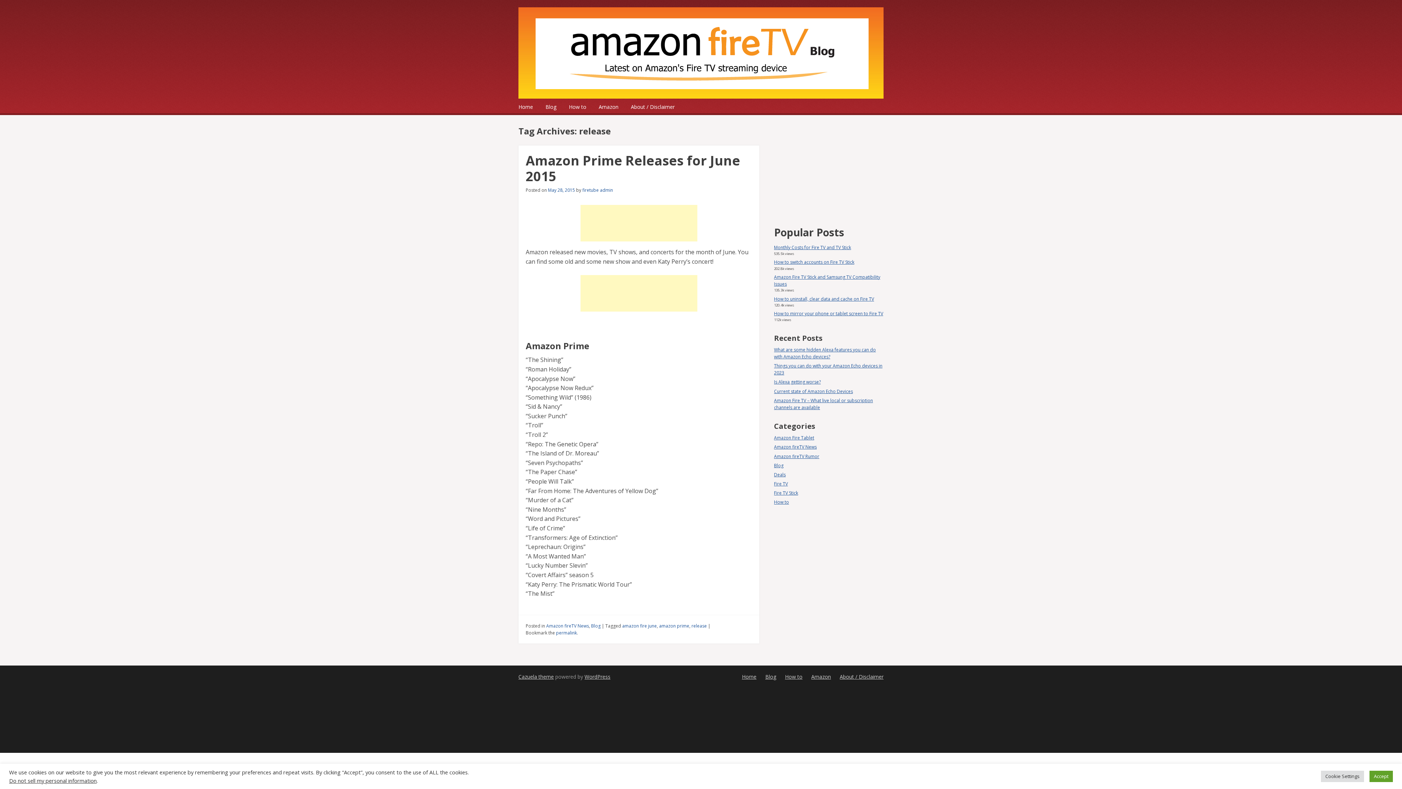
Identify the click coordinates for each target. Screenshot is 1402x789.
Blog (550, 106)
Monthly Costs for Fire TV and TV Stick (812, 247)
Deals (780, 475)
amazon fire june (639, 626)
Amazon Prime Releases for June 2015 (633, 168)
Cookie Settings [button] (1342, 776)
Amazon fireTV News (567, 626)
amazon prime (674, 626)
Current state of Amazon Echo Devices (813, 391)
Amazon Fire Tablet (794, 438)
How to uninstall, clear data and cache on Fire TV (824, 299)
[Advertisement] (639, 223)
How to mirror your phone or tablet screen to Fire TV (828, 313)
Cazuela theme (536, 676)
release (699, 626)
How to (577, 106)
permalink (566, 633)
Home (525, 106)
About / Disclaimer (653, 106)
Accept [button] (1381, 776)
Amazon (608, 106)
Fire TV (781, 484)
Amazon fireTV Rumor (796, 456)
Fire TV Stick (786, 493)
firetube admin (597, 190)
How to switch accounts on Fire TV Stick (814, 262)
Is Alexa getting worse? (797, 382)
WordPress (597, 676)
